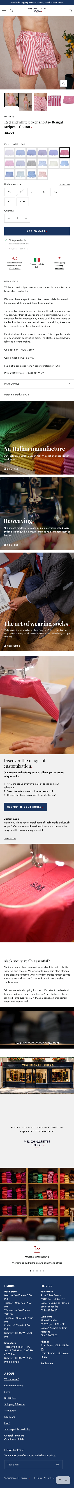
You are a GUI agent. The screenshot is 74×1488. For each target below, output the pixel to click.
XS (9, 191)
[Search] (11, 10)
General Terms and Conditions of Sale (14, 1437)
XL (55, 191)
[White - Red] (64, 152)
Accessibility (23, 1429)
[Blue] (53, 152)
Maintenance (11, 383)
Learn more (10, 838)
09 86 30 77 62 (49, 1335)
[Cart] (70, 10)
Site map (9, 1429)
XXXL (22, 201)
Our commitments (13, 1385)
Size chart (64, 184)
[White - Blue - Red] (42, 152)
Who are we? (11, 1379)
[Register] (57, 1464)
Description (11, 281)
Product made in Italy (37, 265)
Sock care (9, 1417)
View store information (18, 248)
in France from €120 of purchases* (14, 265)
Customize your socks (24, 807)
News (7, 1392)
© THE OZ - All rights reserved (46, 1477)
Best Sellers (10, 1398)
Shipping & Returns (14, 1404)
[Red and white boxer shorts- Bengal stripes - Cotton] (11, 100)
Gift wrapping (59, 265)
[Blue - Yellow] (53, 163)
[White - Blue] (20, 152)
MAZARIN (9, 116)
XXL (10, 201)
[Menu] (4, 10)
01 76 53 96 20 (49, 1310)
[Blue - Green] (31, 163)
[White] (9, 152)
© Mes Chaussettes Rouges (15, 1477)
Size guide (10, 1410)
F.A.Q (7, 1423)
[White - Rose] (9, 163)
